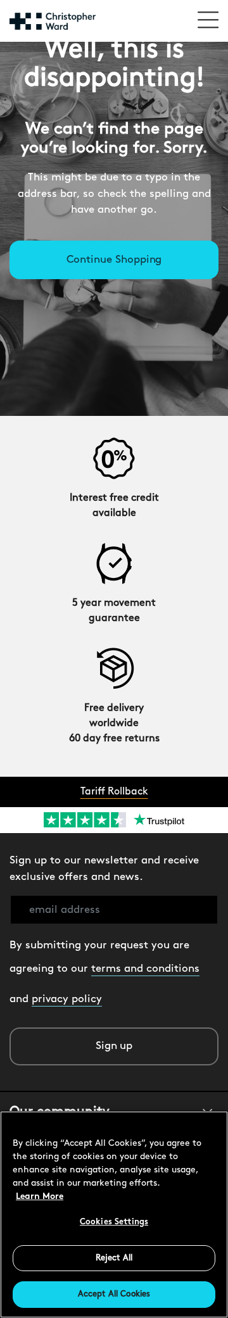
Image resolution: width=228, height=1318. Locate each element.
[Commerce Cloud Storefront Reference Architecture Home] (53, 21)
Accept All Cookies (114, 1294)
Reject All (114, 1258)
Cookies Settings (114, 1222)
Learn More (39, 1197)
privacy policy (67, 999)
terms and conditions (145, 968)
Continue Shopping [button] (114, 259)
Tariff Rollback (114, 792)
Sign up (114, 1046)
